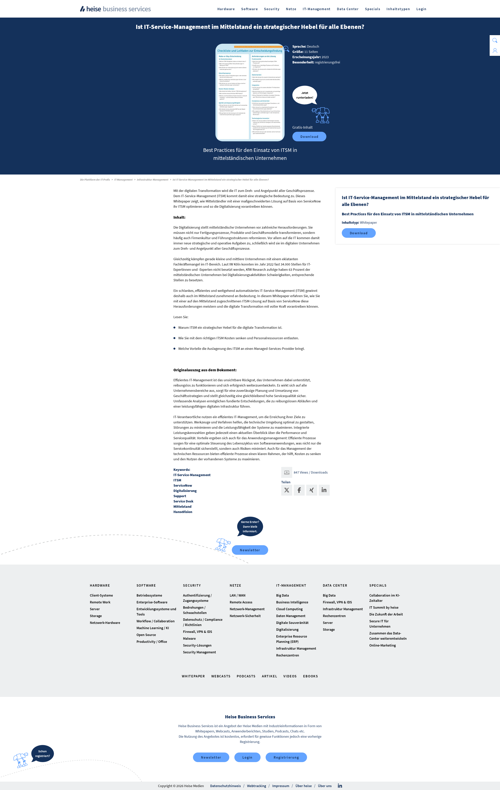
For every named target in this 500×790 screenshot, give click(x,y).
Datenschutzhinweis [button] (225, 786)
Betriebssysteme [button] (149, 595)
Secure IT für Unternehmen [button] (379, 624)
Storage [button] (96, 616)
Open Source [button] (146, 634)
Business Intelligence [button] (292, 602)
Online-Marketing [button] (382, 645)
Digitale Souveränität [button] (292, 622)
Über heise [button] (304, 786)
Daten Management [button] (290, 616)
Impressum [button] (280, 786)
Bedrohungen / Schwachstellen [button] (195, 610)
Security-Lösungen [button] (197, 645)
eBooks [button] (310, 676)
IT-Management (123, 179)
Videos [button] (290, 676)
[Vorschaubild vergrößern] (250, 92)
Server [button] (95, 609)
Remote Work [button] (100, 602)
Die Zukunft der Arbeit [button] (386, 614)
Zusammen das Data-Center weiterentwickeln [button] (388, 636)
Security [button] (271, 9)
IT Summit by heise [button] (383, 607)
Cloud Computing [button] (289, 609)
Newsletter (250, 550)
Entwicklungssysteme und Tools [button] (156, 611)
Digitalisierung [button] (287, 629)
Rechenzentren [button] (287, 655)
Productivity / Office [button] (152, 641)
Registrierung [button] (286, 757)
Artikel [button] (269, 676)
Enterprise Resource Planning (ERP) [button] (291, 639)
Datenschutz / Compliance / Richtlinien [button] (202, 622)
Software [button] (249, 9)
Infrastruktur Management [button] (296, 648)
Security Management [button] (199, 652)
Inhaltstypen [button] (398, 9)
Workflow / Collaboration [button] (156, 621)
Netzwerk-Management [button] (247, 609)
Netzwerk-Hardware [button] (105, 622)
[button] (495, 40)
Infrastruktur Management (152, 179)
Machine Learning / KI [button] (153, 628)
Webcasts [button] (220, 676)
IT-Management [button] (317, 9)
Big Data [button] (282, 595)
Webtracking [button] (256, 786)
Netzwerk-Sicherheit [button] (245, 616)
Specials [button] (372, 9)
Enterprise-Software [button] (152, 602)
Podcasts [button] (246, 676)
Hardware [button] (226, 9)
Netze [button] (291, 9)
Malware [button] (189, 638)
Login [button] (421, 9)
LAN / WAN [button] (238, 595)
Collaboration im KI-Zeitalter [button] (384, 598)
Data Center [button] (348, 9)
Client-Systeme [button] (101, 595)
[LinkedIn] (340, 786)
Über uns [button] (325, 786)
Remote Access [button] (241, 602)
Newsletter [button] (211, 757)
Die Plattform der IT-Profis (95, 179)
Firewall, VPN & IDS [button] (197, 631)
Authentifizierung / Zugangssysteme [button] (197, 598)
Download (309, 136)
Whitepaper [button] (193, 676)
